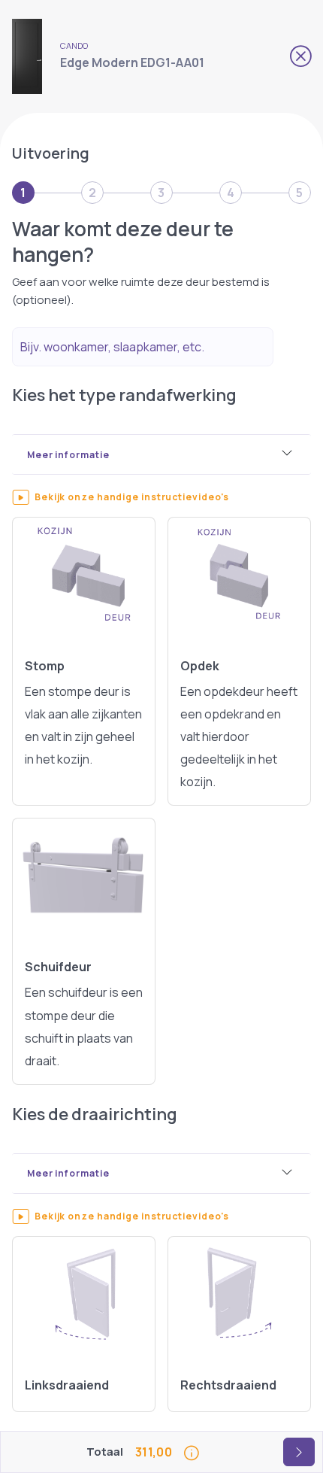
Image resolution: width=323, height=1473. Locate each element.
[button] (140, 497)
